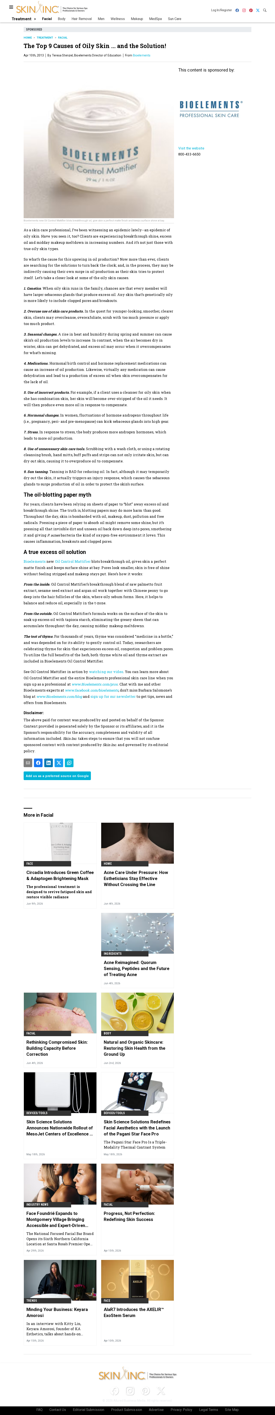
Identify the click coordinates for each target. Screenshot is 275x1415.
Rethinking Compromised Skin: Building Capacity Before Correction (57, 1048)
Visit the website (191, 148)
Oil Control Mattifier (73, 561)
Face (29, 863)
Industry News (37, 1204)
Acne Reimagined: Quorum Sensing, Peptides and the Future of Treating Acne (136, 968)
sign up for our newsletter (113, 696)
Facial (62, 37)
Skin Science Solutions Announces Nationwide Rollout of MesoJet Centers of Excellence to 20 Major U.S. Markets (60, 1128)
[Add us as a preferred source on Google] (69, 763)
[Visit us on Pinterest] (145, 1390)
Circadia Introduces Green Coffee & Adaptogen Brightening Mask (60, 875)
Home (28, 37)
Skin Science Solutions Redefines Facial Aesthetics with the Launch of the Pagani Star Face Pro (137, 1128)
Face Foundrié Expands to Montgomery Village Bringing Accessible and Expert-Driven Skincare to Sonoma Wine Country (55, 1219)
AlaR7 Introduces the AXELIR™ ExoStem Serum (134, 1312)
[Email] (28, 763)
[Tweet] (59, 763)
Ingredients (113, 953)
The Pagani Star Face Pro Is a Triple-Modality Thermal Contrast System (135, 1144)
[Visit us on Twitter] (160, 1390)
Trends (31, 1300)
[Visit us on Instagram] (129, 1390)
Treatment (45, 37)
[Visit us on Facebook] (114, 1390)
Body (107, 1033)
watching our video (106, 671)
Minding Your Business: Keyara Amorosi (57, 1312)
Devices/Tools (37, 1113)
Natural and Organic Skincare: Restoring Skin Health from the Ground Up (134, 1048)
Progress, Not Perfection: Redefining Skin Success (129, 1216)
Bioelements (141, 55)
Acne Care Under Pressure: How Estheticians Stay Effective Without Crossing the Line (136, 878)
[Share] (38, 763)
